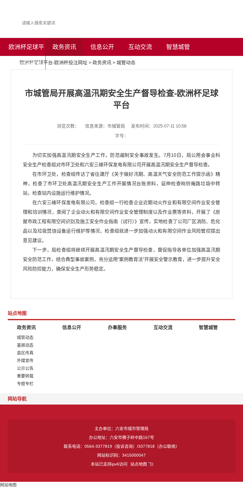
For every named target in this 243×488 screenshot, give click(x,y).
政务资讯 (64, 47)
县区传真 (25, 352)
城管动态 (125, 62)
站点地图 (138, 464)
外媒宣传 (25, 360)
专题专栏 (25, 383)
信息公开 (102, 47)
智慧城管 (178, 47)
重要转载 (25, 375)
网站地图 (8, 484)
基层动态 (25, 345)
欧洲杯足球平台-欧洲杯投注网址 (26, 65)
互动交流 (140, 47)
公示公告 (25, 368)
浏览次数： (68, 125)
